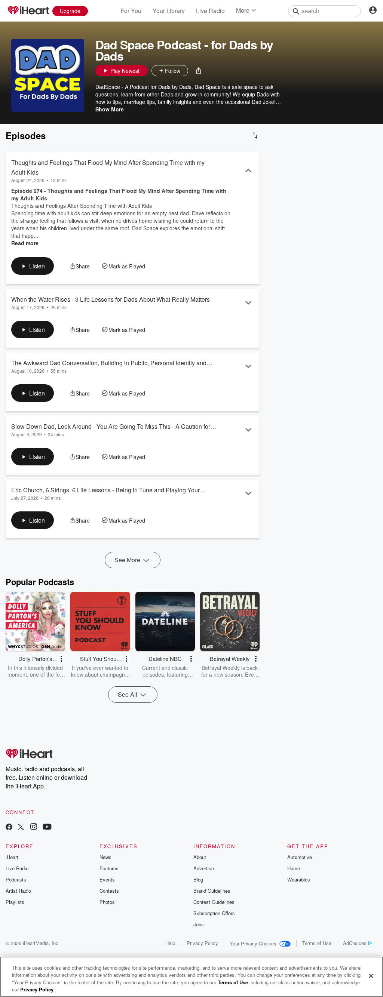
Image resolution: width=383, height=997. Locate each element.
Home (293, 868)
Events (107, 879)
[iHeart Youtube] (47, 827)
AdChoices (355, 943)
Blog (198, 879)
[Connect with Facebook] (9, 827)
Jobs (198, 924)
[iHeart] (28, 10)
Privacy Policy (202, 943)
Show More (109, 109)
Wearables (298, 879)
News (105, 857)
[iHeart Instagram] (33, 827)
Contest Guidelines (214, 901)
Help (170, 943)
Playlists (15, 901)
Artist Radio (18, 890)
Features (109, 868)
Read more (25, 243)
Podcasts (16, 879)
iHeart (12, 857)
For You (130, 10)
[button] (198, 71)
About (199, 857)
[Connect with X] (21, 827)
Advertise (203, 868)
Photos (107, 901)
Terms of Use (316, 943)
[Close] (371, 975)
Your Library (169, 10)
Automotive (299, 857)
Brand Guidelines (211, 890)
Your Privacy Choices (253, 943)
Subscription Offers (214, 913)
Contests (109, 890)
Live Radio (210, 10)
